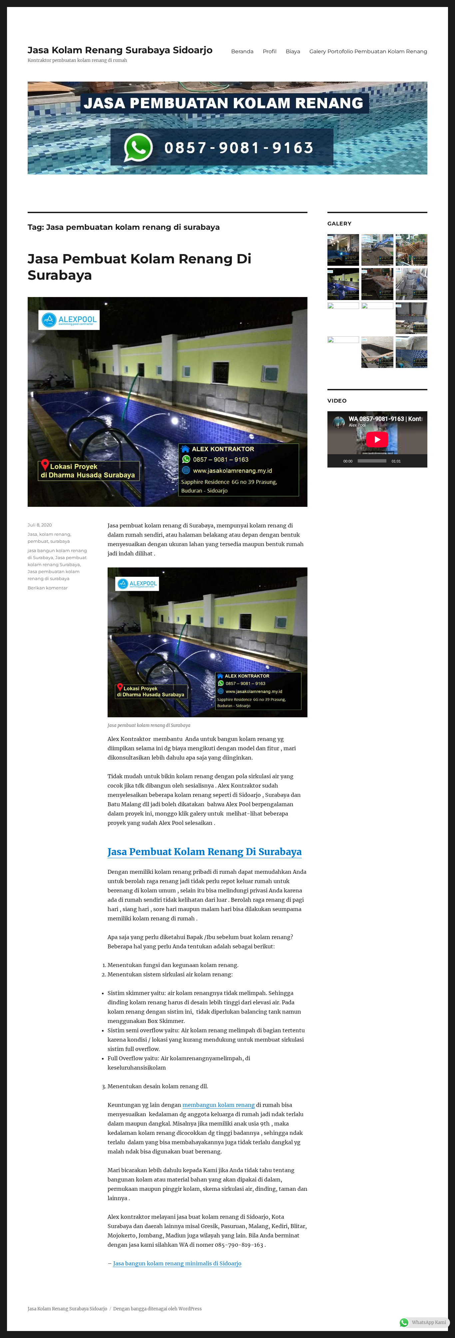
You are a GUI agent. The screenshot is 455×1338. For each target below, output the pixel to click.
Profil (269, 51)
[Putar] (336, 461)
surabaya (60, 541)
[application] (377, 439)
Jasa (32, 534)
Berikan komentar (48, 587)
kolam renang (54, 534)
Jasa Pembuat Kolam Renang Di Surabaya (205, 852)
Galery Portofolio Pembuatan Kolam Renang (368, 51)
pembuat (38, 541)
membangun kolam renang (219, 1105)
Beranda (242, 51)
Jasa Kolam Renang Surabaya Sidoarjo (120, 50)
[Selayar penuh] (418, 461)
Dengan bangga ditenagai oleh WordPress (157, 1309)
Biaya (293, 51)
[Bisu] (408, 461)
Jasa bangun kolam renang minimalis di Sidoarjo (177, 1263)
